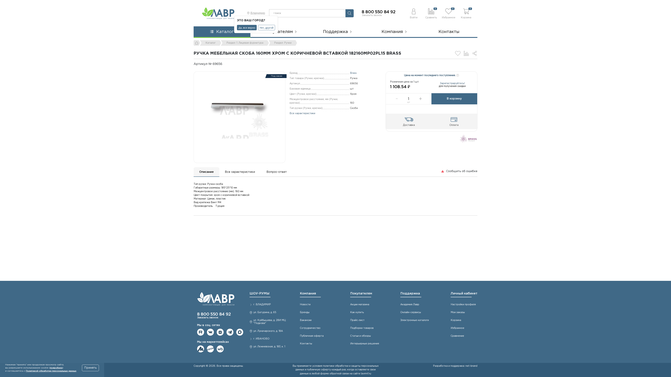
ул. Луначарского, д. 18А (268, 331)
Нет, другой (266, 27)
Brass (353, 73)
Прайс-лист (357, 320)
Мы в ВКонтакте (210, 332)
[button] (413, 13)
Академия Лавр (409, 305)
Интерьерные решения (364, 344)
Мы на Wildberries (220, 348)
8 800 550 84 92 (378, 12)
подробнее (56, 368)
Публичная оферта (312, 336)
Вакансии (306, 320)
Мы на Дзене (220, 332)
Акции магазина (359, 305)
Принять (90, 368)
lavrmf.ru (366, 374)
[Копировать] (225, 64)
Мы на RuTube (200, 332)
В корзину (454, 98)
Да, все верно (247, 27)
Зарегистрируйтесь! (452, 83)
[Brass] (468, 138)
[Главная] (197, 43)
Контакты (449, 32)
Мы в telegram (229, 332)
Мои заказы (458, 312)
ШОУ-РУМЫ (259, 293)
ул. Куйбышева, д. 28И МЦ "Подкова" (269, 321)
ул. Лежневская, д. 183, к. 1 (269, 347)
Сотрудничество (310, 328)
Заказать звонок (372, 15)
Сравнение (457, 336)
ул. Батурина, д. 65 (264, 312)
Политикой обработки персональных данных (51, 371)
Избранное (457, 328)
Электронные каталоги (414, 320)
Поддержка (410, 293)
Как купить (357, 312)
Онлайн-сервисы (410, 312)
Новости (305, 305)
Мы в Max (239, 332)
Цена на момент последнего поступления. (430, 75)
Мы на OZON (210, 348)
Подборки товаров (362, 328)
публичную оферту (319, 370)
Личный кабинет (464, 293)
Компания (308, 293)
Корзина (456, 320)
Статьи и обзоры (360, 336)
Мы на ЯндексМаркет (200, 348)
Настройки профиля (463, 305)
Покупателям (361, 293)
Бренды (304, 312)
